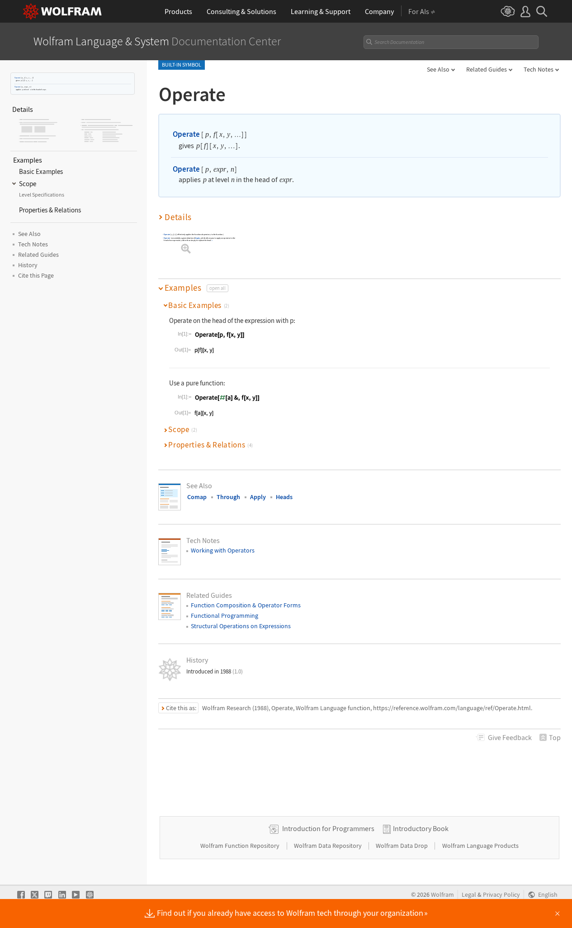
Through (228, 497)
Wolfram (442, 895)
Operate (17, 78)
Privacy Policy (501, 895)
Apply (197, 238)
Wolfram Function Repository (240, 845)
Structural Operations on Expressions (241, 626)
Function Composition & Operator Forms (246, 605)
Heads (284, 497)
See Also (438, 69)
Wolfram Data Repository (328, 845)
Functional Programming (224, 615)
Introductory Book (421, 828)
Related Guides (486, 69)
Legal (469, 895)
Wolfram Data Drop (402, 845)
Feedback (510, 737)
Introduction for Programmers (328, 828)
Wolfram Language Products (480, 845)
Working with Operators (223, 550)
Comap (197, 497)
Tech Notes (538, 69)
